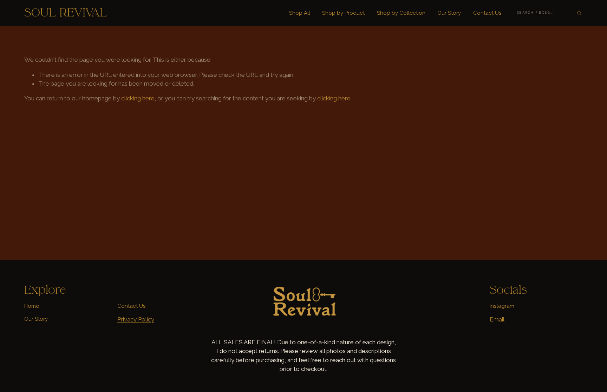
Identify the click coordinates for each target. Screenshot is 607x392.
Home (31, 306)
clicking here (138, 98)
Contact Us (487, 13)
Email (497, 319)
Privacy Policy (135, 319)
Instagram (502, 306)
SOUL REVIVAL (65, 12)
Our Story (449, 13)
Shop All (299, 13)
